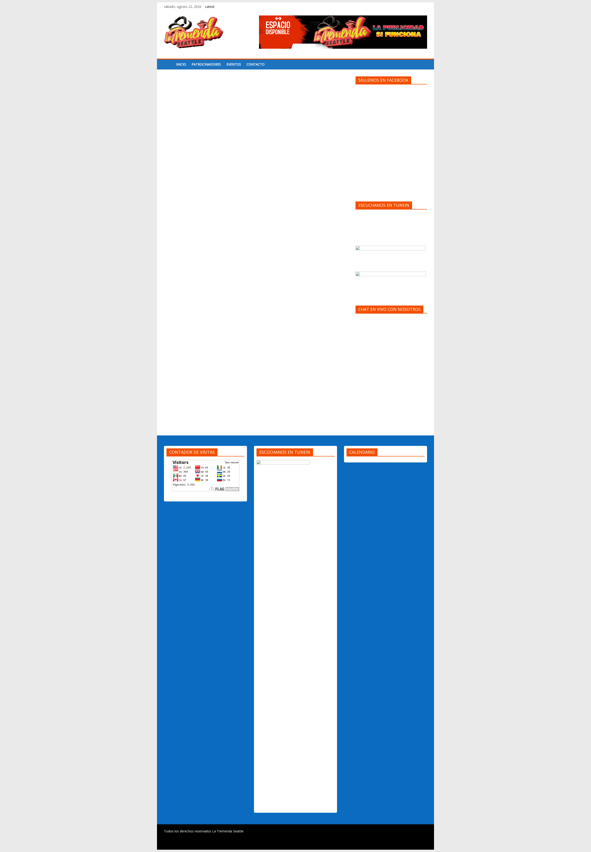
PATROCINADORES (206, 64)
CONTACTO (256, 64)
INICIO (181, 64)
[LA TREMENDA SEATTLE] (168, 64)
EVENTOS (233, 64)
